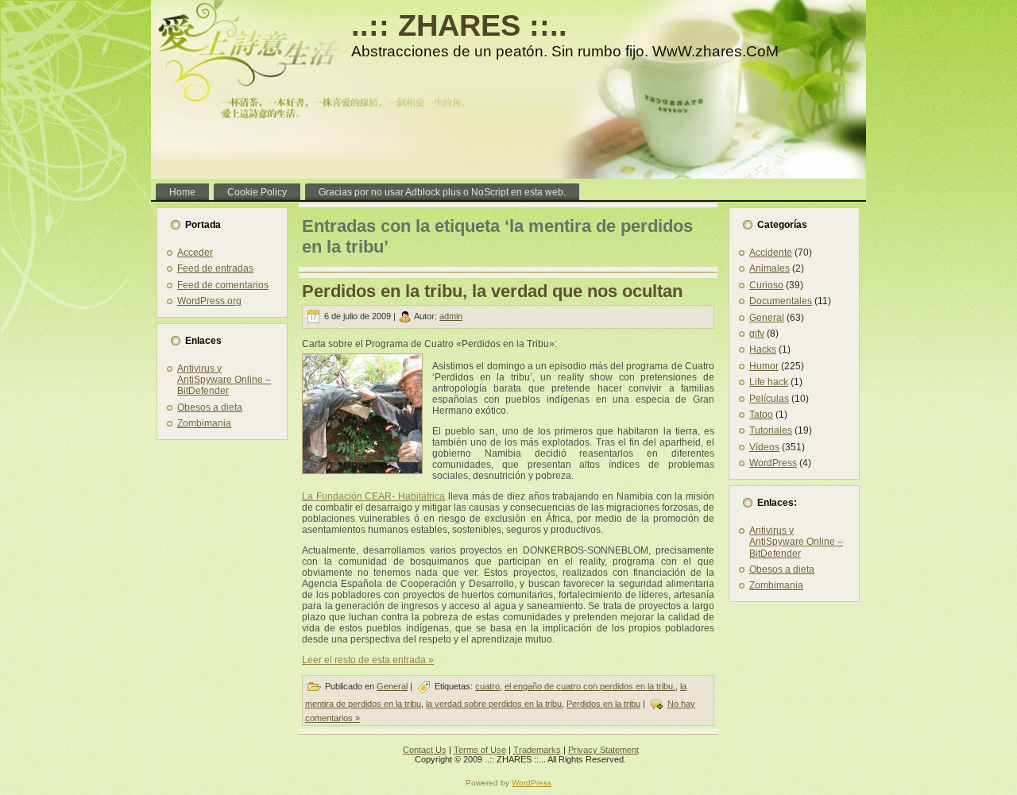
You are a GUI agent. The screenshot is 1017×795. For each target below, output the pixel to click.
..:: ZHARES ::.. (459, 25)
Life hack (768, 382)
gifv (756, 333)
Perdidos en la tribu (603, 703)
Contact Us (425, 749)
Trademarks (537, 749)
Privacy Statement (603, 749)
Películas (769, 398)
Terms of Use (480, 749)
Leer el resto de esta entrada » (368, 660)
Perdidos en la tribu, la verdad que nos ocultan (492, 291)
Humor (764, 366)
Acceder (195, 252)
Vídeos (764, 447)
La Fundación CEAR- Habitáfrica (373, 496)
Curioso (766, 285)
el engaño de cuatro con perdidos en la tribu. (590, 686)
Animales (769, 268)
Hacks (762, 349)
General (392, 686)
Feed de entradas (215, 268)
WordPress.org (209, 301)
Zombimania (204, 423)
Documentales (780, 301)
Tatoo (761, 414)
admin (450, 316)
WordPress (773, 463)
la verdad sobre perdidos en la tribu (494, 703)
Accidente (770, 252)
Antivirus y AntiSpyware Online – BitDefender (224, 380)
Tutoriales (770, 430)
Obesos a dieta (209, 407)
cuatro (487, 686)
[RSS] (167, 755)
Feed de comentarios (223, 285)
